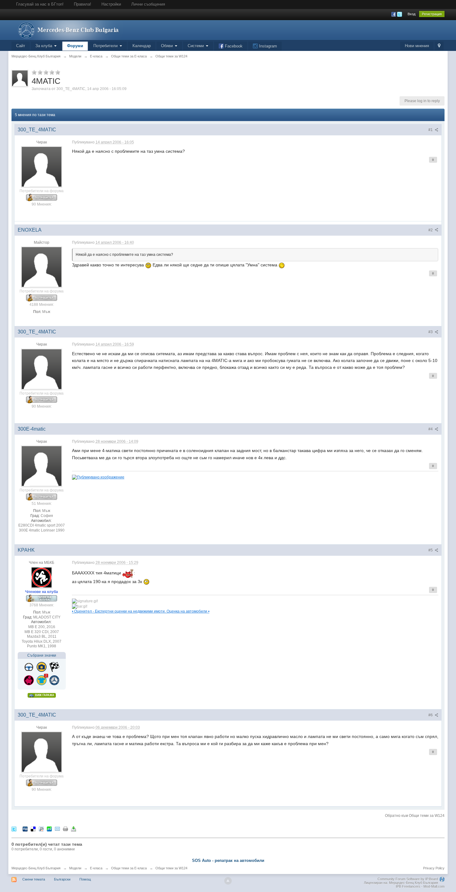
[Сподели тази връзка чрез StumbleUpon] (49, 828)
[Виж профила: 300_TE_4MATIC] (41, 167)
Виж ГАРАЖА (44, 695)
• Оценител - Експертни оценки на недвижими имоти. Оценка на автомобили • (140, 611)
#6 (431, 715)
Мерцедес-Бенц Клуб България (35, 868)
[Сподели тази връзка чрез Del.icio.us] (33, 828)
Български (62, 879)
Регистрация (432, 14)
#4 (431, 429)
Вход (411, 14)
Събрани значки (41, 655)
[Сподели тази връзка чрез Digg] (25, 828)
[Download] (73, 828)
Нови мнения (417, 45)
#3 (431, 332)
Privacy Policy (434, 868)
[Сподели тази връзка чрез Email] (57, 828)
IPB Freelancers (408, 886)
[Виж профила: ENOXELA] (41, 267)
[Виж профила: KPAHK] (41, 577)
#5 (431, 550)
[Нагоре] (228, 881)
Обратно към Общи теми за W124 (415, 815)
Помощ (85, 879)
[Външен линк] (98, 477)
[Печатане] (65, 828)
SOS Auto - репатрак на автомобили (228, 860)
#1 (431, 130)
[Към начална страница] (67, 29)
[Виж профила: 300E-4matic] (41, 466)
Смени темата (33, 879)
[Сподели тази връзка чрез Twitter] (13, 828)
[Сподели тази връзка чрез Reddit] (41, 828)
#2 (431, 230)
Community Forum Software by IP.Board (408, 879)
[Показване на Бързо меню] (439, 46)
